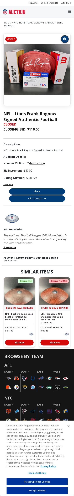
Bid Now (19, 342)
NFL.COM (33, 2)
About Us (66, 2)
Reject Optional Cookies (37, 481)
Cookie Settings (37, 472)
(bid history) (37, 163)
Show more (8, 184)
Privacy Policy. (48, 466)
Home (7, 22)
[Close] (68, 426)
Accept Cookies (37, 490)
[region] (37, 458)
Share (37, 191)
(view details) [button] (11, 260)
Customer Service (49, 2)
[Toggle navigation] (69, 12)
